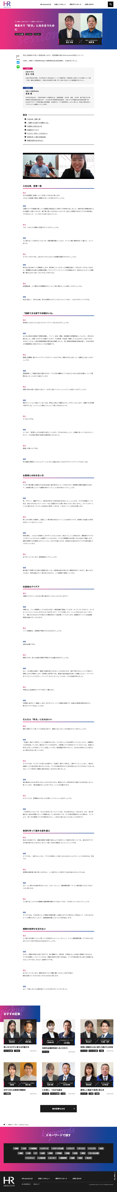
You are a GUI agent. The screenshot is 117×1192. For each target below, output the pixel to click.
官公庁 (89, 1158)
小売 (28, 1153)
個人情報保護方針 (26, 1184)
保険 (16, 1148)
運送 (80, 1158)
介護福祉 (33, 1148)
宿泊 (101, 1148)
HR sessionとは (27, 1178)
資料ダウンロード (61, 1178)
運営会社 (35, 1184)
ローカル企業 (94, 1153)
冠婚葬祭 (63, 1158)
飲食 (67, 1153)
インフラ (92, 1148)
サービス (82, 1148)
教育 (83, 1153)
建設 (21, 1153)
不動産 (59, 1153)
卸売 (50, 1153)
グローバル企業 (58, 1148)
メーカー (53, 1158)
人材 (24, 1148)
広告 (75, 1153)
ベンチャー (30, 1158)
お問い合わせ (77, 1178)
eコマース (44, 1148)
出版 (42, 1153)
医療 (72, 1158)
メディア (71, 1148)
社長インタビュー (44, 1178)
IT (36, 1153)
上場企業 (42, 1158)
